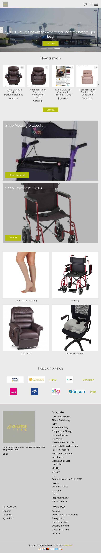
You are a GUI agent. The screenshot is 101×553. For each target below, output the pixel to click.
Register (7, 511)
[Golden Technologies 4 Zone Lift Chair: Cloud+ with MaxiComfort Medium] (38, 76)
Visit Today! (50, 43)
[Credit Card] (43, 549)
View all (50, 109)
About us (56, 511)
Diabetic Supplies (60, 435)
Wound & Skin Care (61, 460)
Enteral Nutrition (59, 501)
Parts (54, 475)
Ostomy (56, 472)
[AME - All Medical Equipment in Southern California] (5, 4)
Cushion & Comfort (75, 353)
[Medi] (13, 392)
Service (55, 483)
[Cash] (39, 549)
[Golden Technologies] (36, 380)
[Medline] (34, 392)
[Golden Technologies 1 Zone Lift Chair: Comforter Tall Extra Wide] (87, 76)
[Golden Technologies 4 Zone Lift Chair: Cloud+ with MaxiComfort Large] (14, 76)
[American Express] (56, 549)
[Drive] (15, 380)
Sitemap (56, 533)
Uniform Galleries (60, 486)
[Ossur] (77, 392)
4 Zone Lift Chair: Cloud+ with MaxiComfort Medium (38, 93)
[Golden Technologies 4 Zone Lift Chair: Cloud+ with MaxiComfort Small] (63, 76)
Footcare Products (60, 449)
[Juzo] (69, 380)
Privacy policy (58, 518)
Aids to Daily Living (61, 420)
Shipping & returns (60, 525)
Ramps (55, 494)
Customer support (60, 529)
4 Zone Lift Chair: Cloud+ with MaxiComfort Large (13, 92)
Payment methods (60, 522)
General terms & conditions (65, 514)
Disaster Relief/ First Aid (63, 442)
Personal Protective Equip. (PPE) (67, 479)
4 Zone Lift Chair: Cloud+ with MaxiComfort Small (63, 92)
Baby (54, 424)
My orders (7, 514)
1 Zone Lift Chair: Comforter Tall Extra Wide (87, 92)
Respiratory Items (60, 497)
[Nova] (56, 392)
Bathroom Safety (60, 427)
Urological (56, 490)
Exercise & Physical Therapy (65, 446)
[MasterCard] (48, 549)
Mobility (75, 300)
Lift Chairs (26, 353)
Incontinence (58, 457)
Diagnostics (57, 438)
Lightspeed (67, 545)
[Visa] (52, 549)
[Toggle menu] (95, 4)
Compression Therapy (26, 300)
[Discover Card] (60, 549)
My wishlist (8, 518)
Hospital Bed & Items (62, 453)
